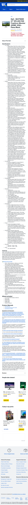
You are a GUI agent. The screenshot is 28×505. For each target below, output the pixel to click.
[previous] (3, 420)
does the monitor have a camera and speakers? (12, 333)
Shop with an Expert (20, 463)
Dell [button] (11, 16)
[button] (5, 9)
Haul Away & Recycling (21, 472)
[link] (7, 394)
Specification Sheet (9, 308)
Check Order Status (5, 461)
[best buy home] (4, 4)
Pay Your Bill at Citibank (6, 481)
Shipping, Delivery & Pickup (6, 463)
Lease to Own (4, 483)
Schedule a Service (20, 465)
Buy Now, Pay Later (5, 485)
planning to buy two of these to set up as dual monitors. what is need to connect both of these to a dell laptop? (13, 359)
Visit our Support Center (21, 461)
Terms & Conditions (8, 498)
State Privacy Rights (21, 498)
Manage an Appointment (21, 468)
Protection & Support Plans (21, 470)
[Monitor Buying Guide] (7, 261)
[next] (24, 391)
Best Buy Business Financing (7, 487)
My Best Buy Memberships (21, 479)
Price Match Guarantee (5, 468)
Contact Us (18, 474)
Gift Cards (3, 474)
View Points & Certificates (21, 481)
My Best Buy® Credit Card (6, 479)
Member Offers (19, 483)
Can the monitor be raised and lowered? (11, 339)
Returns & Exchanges (5, 465)
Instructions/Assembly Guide (11, 307)
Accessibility (3, 497)
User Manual (7, 306)
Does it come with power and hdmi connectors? (13, 330)
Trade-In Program (4, 472)
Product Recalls (4, 470)
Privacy (13, 497)
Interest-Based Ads (17, 498)
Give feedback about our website (19, 494)
